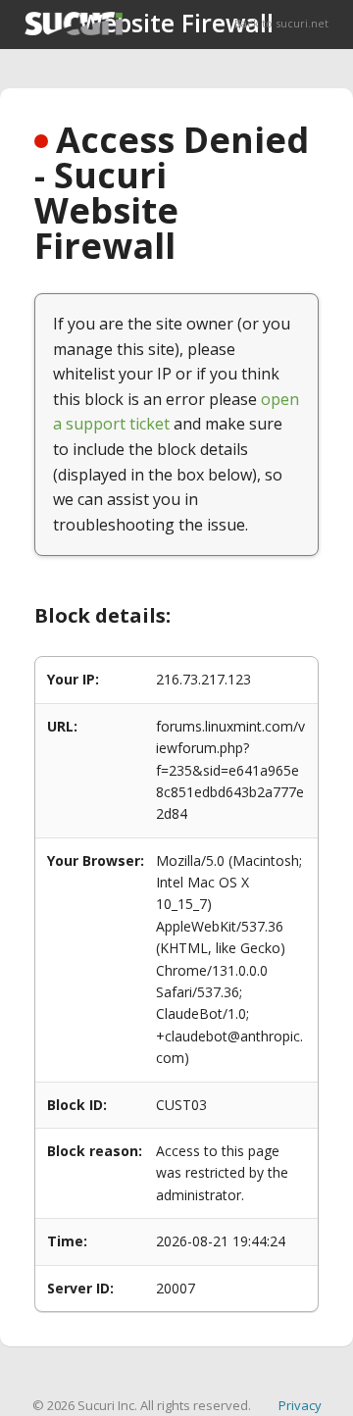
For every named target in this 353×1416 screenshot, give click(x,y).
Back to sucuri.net (281, 23)
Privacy (300, 1405)
